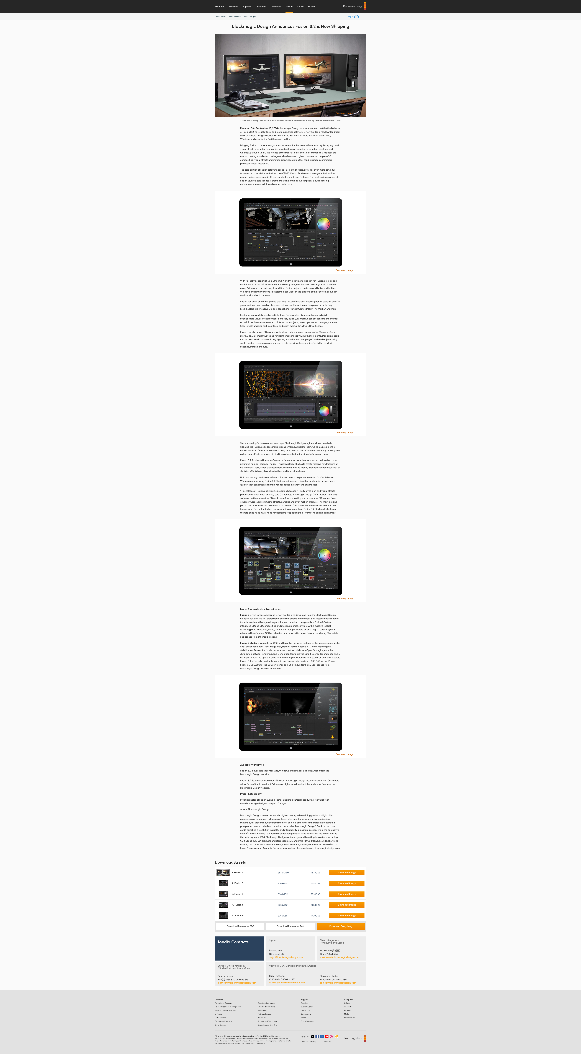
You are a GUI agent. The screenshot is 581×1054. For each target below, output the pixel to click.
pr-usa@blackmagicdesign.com (287, 982)
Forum (311, 6)
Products (219, 6)
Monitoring (262, 1010)
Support (247, 6)
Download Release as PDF (240, 926)
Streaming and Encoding (267, 1025)
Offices (347, 1003)
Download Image (344, 113)
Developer (261, 6)
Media (289, 6)
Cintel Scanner (220, 1025)
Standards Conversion (266, 1003)
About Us (347, 1007)
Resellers (233, 6)
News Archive (235, 16)
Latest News (220, 16)
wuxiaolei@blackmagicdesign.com (339, 957)
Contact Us (305, 1010)
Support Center (307, 1007)
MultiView (262, 1017)
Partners (347, 1010)
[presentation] (219, 75)
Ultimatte (218, 1014)
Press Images (250, 16)
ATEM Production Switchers (225, 1010)
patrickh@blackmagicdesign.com (237, 982)
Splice (300, 6)
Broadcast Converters (266, 1007)
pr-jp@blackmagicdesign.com (286, 957)
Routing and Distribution (267, 1021)
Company (276, 6)
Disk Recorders (220, 1017)
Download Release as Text (290, 926)
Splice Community (308, 1021)
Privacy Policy (349, 1017)
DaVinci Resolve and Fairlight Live (228, 1007)
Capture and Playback (223, 1021)
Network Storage (264, 1014)
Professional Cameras (223, 1003)
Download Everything (340, 926)
